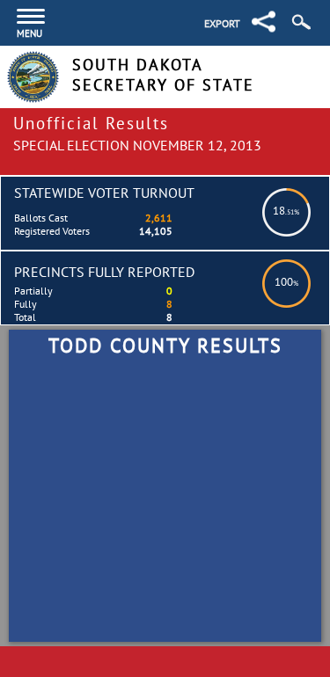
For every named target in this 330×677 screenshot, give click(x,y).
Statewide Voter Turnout (104, 192)
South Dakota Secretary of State (163, 75)
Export (222, 23)
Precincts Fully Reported (104, 271)
